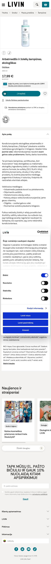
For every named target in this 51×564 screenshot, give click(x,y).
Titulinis (5, 13)
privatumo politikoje (40, 494)
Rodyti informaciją (35, 308)
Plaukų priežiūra (27, 13)
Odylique (5, 67)
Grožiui (14, 13)
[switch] (44, 283)
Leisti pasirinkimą (25, 323)
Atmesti (25, 330)
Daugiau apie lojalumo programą (19, 86)
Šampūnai (42, 13)
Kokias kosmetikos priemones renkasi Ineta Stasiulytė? (15, 434)
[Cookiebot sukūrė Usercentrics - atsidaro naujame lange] (37, 232)
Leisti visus (25, 315)
